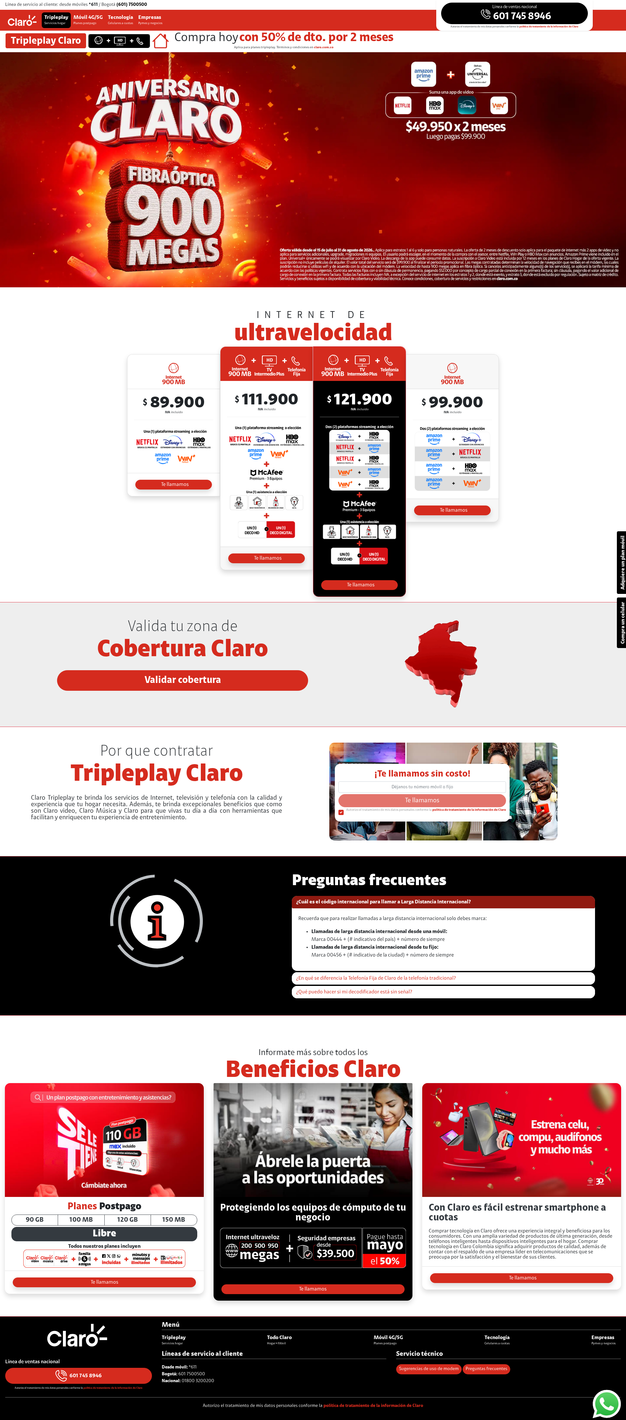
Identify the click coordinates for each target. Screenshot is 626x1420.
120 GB (127, 1220)
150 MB (173, 1220)
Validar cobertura (182, 680)
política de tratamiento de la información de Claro (548, 26)
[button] (514, 13)
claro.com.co (324, 47)
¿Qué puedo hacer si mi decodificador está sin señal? (354, 992)
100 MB (81, 1220)
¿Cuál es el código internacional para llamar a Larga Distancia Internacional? (383, 902)
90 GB (35, 1220)
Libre (104, 1234)
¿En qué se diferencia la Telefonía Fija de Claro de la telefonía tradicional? (376, 978)
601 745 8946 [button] (85, 1376)
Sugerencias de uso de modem (429, 1369)
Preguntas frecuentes (486, 1369)
